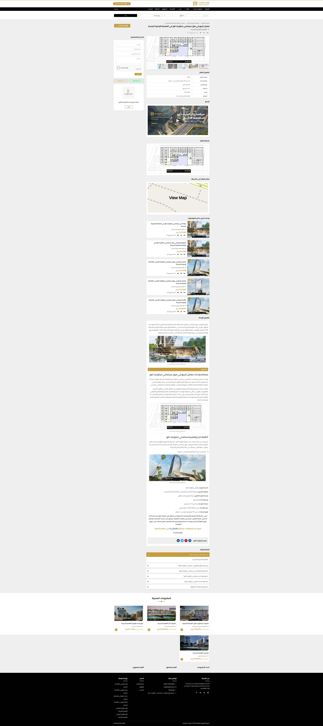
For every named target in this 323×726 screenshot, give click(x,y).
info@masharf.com (169, 687)
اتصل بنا (150, 9)
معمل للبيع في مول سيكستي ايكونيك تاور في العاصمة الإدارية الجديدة (167, 263)
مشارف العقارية (187, 723)
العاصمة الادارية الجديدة (199, 626)
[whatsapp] (2, 719)
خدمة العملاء (140, 684)
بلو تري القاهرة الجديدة (201, 653)
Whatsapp (172, 690)
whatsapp (135, 80)
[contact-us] (2, 723)
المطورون (164, 9)
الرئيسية (207, 9)
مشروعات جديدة (198, 9)
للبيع (190, 223)
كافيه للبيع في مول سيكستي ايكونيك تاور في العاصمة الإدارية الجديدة (167, 301)
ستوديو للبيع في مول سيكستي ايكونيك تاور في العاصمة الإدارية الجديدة (170, 244)
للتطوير (161, 441)
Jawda (123, 723)
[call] (2, 715)
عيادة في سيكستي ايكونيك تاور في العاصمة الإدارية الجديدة (168, 225)
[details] (181, 629)
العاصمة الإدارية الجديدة (199, 29)
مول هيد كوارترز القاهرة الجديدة (132, 623)
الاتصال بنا (174, 528)
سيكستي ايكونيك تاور (193, 487)
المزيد (128, 107)
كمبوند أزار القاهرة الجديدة (167, 623)
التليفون (119, 80)
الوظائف (141, 687)
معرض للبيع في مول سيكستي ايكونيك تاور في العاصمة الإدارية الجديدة (167, 282)
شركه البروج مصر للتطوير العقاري (129, 102)
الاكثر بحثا (172, 9)
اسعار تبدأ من (200, 629)
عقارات (187, 9)
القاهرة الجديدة (169, 626)
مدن (180, 9)
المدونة (157, 9)
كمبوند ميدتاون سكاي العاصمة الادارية (195, 623)
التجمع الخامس (202, 656)
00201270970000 (121, 3)
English (116, 9)
